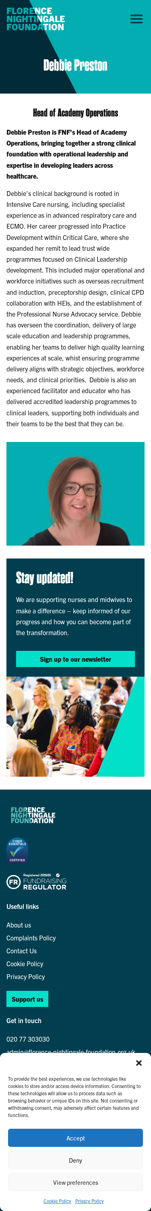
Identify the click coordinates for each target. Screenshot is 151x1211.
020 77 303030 (28, 1039)
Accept (75, 1138)
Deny (75, 1160)
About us (18, 925)
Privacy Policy (89, 1201)
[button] (139, 1063)
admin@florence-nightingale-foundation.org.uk (70, 1052)
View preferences (75, 1182)
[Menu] (136, 18)
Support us (27, 999)
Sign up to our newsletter (75, 659)
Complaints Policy (31, 938)
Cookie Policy (57, 1201)
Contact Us (21, 950)
